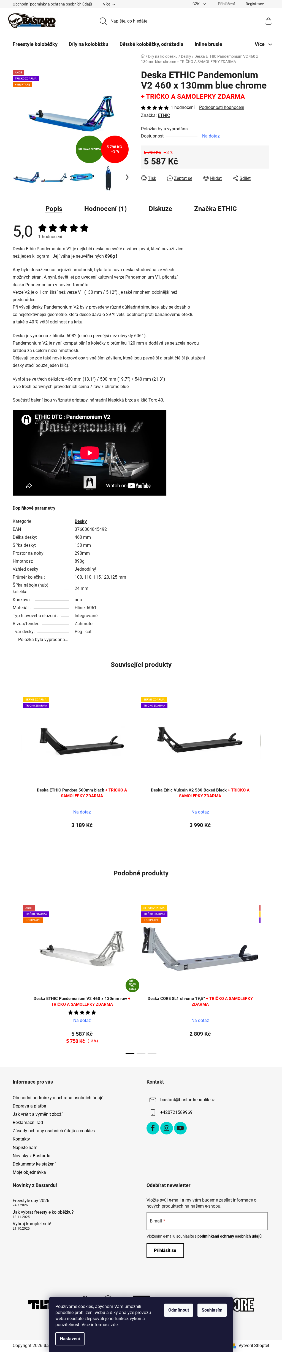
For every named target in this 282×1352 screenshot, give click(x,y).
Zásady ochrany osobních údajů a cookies (54, 1130)
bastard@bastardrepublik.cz (187, 1099)
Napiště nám (25, 1147)
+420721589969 (176, 1112)
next (265, 766)
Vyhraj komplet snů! (32, 1223)
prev (17, 766)
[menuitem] (35, 44)
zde (114, 1324)
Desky (81, 521)
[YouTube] (180, 1128)
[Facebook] (153, 1128)
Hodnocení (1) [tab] (105, 209)
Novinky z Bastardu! (32, 1155)
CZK (196, 4)
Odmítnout (178, 1310)
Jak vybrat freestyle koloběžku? (43, 1212)
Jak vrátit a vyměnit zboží (38, 1114)
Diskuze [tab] (160, 209)
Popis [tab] (53, 209)
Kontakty (21, 1139)
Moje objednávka (29, 1172)
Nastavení (70, 1338)
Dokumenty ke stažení (34, 1164)
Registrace (255, 4)
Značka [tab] (215, 209)
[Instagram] (166, 1128)
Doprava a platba (29, 1106)
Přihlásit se (165, 1250)
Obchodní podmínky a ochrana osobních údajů (52, 4)
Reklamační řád (28, 1122)
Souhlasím (212, 1310)
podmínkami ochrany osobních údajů (229, 1236)
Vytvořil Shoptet (253, 1345)
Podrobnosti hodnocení (221, 107)
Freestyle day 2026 (31, 1200)
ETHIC (164, 115)
